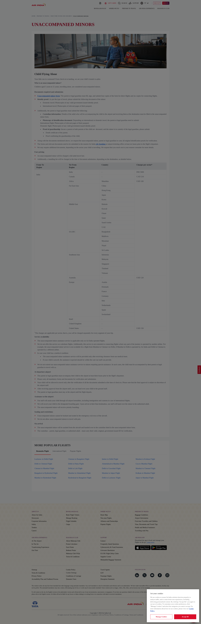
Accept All (185, 617)
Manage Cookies (161, 617)
